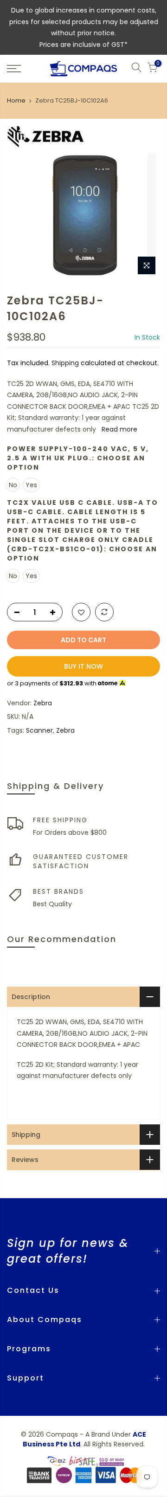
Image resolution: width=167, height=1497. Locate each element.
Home (16, 100)
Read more (118, 429)
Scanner (39, 730)
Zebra (42, 703)
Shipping (65, 363)
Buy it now (83, 666)
